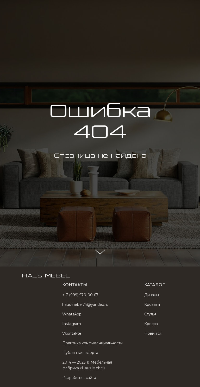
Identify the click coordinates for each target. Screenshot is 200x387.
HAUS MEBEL (46, 8)
